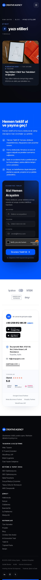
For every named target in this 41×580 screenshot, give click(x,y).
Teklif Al (5, 542)
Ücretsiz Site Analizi (9, 535)
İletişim (4, 549)
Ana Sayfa (7, 19)
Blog (17, 19)
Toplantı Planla (7, 545)
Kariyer (4, 501)
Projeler (5, 528)
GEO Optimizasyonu (9, 474)
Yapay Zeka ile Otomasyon (12, 485)
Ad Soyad (9, 209)
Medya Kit (5, 515)
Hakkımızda (6, 498)
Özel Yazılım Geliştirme (10, 462)
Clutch (9, 378)
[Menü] (36, 5)
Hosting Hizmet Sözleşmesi (11, 568)
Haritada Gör (13, 364)
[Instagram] (10, 574)
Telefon (9, 219)
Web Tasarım (7, 448)
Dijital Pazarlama (8, 478)
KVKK (15, 564)
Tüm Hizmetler (7, 524)
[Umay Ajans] (12, 5)
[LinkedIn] (4, 574)
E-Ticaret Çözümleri (9, 451)
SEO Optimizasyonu (9, 471)
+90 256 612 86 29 (19, 322)
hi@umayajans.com (16, 359)
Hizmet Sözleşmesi (25, 564)
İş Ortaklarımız (7, 511)
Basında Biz (6, 508)
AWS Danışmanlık (8, 488)
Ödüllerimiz (6, 505)
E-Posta (9, 229)
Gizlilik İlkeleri (6, 564)
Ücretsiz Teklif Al (20, 252)
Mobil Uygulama (8, 458)
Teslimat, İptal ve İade (30, 568)
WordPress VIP (7, 455)
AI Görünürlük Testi (9, 538)
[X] (15, 574)
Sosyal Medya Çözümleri (11, 481)
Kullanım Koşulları (28, 560)
